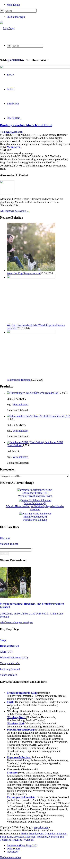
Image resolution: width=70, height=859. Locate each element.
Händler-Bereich (9, 645)
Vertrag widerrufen (10, 663)
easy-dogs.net (41, 827)
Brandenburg (36, 833)
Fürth (3, 836)
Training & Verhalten (11, 131)
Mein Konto (13, 4)
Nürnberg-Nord (16, 717)
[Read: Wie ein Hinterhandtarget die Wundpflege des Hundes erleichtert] (31, 277)
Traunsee (17, 839)
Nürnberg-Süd (56, 836)
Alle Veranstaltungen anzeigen (16, 622)
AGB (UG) (6, 651)
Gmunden (50, 833)
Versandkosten (20, 404)
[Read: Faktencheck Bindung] (31, 332)
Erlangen (61, 833)
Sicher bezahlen (8, 674)
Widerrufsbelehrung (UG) (14, 657)
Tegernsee (5, 839)
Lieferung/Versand (10, 669)
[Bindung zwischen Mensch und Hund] (35, 67)
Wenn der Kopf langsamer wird (24, 273)
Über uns (5, 538)
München (30, 836)
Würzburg (28, 839)
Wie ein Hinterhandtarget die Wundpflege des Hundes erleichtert (35, 508)
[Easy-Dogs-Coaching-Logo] (7, 28)
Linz (9, 836)
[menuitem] (38, 4)
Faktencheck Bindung (18, 379)
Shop (3, 640)
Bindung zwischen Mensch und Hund (26, 125)
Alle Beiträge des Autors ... (14, 210)
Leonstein (18, 836)
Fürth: (10, 702)
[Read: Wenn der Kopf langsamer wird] (31, 270)
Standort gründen (9, 543)
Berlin (24, 833)
